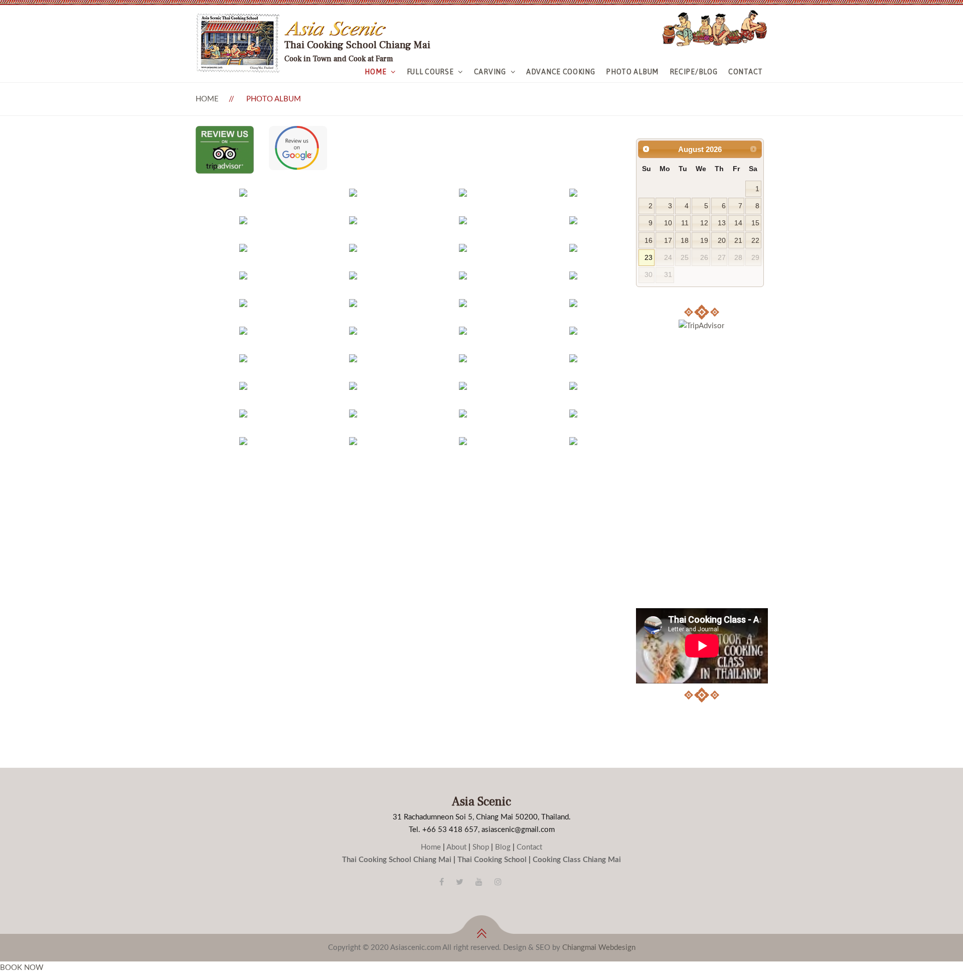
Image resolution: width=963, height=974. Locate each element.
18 (685, 240)
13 (722, 223)
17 (668, 240)
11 (685, 223)
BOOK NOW (22, 967)
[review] (225, 132)
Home (375, 72)
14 (738, 223)
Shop (480, 847)
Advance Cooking (560, 72)
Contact (745, 72)
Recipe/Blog (694, 72)
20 (722, 240)
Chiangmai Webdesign (598, 947)
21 (738, 240)
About (456, 847)
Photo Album (632, 72)
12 (704, 223)
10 (668, 223)
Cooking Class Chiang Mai (577, 860)
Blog (503, 847)
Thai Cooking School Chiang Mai (396, 860)
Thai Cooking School (492, 860)
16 (649, 240)
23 (649, 257)
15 (755, 223)
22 (755, 240)
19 (704, 240)
